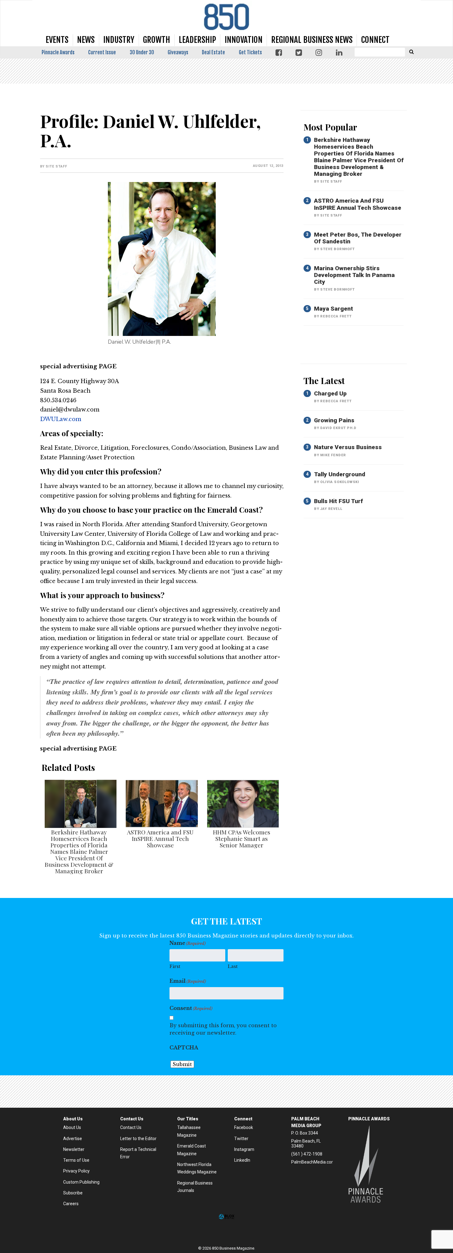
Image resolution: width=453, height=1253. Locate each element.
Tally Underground (339, 474)
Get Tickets (250, 52)
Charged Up (330, 393)
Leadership (197, 40)
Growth (156, 40)
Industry (118, 40)
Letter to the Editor (138, 1138)
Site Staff (56, 166)
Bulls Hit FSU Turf (338, 501)
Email (187, 981)
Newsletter (73, 1149)
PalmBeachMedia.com (313, 1162)
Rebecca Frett (335, 316)
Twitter (241, 1138)
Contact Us (130, 1127)
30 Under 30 (142, 52)
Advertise (72, 1138)
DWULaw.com (60, 419)
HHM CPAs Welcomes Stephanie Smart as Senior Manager (241, 838)
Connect (375, 40)
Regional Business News (312, 40)
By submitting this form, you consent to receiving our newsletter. (223, 1029)
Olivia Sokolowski (339, 482)
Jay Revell (331, 509)
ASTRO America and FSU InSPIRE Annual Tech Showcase (160, 838)
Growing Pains (334, 420)
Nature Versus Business (348, 447)
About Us (72, 1127)
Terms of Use (76, 1160)
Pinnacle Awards (58, 52)
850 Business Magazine (226, 16)
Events (57, 40)
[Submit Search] (411, 51)
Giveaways (178, 52)
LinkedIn (242, 1160)
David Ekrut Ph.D (338, 428)
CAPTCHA (183, 1047)
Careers (71, 1203)
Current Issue (102, 52)
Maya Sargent (333, 308)
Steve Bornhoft (337, 249)
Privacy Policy (76, 1170)
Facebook (243, 1127)
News (86, 40)
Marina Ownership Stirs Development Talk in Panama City (354, 275)
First (174, 966)
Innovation (244, 40)
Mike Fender (333, 455)
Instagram (244, 1149)
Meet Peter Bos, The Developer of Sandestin (358, 238)
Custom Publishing (81, 1182)
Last (233, 966)
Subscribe (73, 1192)
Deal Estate (213, 52)
